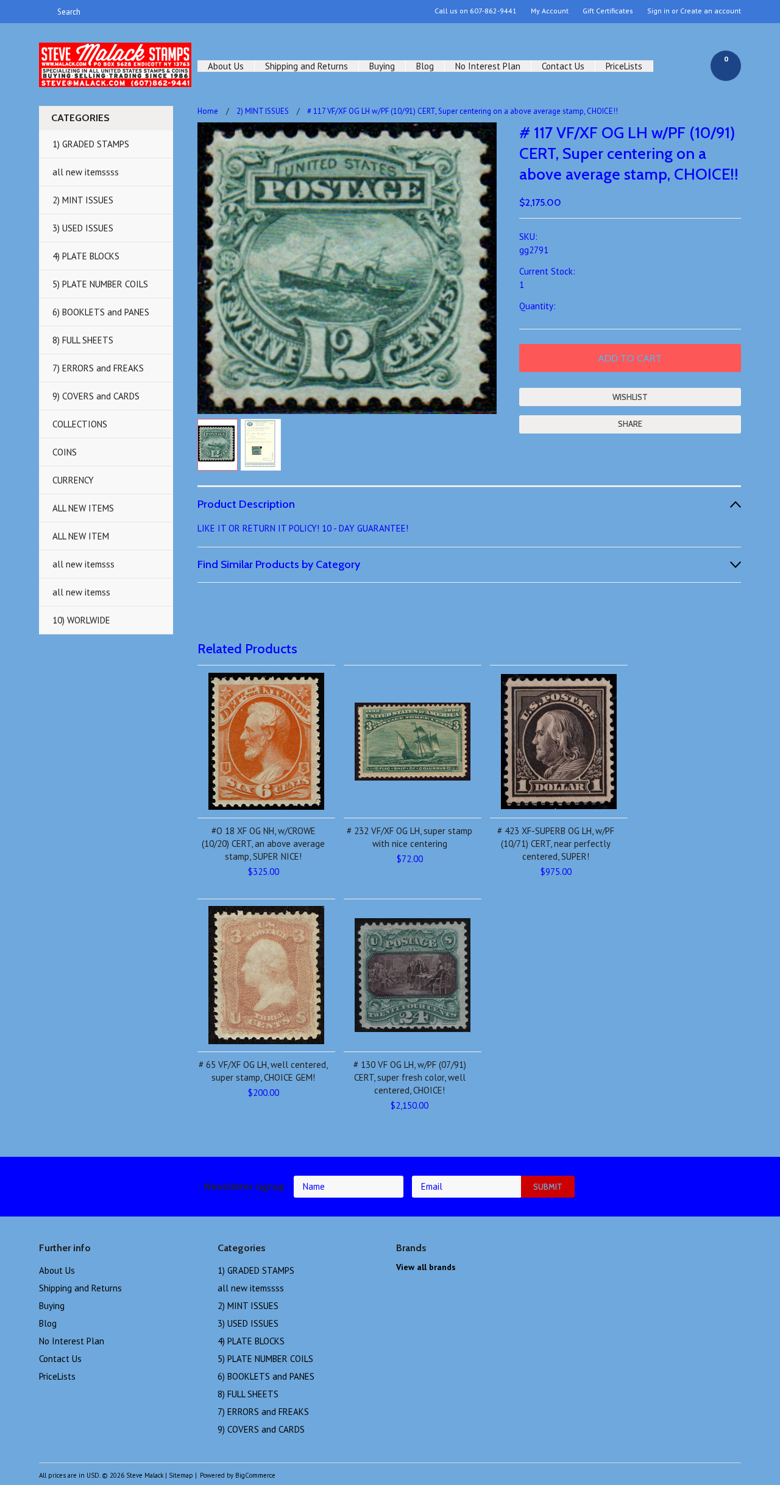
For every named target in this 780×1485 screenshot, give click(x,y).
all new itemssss (85, 172)
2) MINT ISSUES (82, 200)
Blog (425, 66)
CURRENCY (73, 480)
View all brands (426, 1267)
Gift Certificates (608, 11)
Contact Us (563, 66)
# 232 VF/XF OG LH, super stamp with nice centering (409, 837)
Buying (382, 66)
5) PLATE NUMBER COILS (100, 284)
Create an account (710, 11)
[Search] (44, 11)
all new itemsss (83, 564)
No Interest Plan (487, 66)
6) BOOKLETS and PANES (100, 312)
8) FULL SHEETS (82, 340)
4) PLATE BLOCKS (85, 256)
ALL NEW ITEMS (83, 508)
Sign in (658, 11)
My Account (550, 11)
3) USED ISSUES (82, 228)
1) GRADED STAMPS (90, 144)
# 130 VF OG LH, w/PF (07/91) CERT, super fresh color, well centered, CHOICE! (409, 1077)
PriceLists (624, 66)
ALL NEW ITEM (80, 536)
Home (207, 111)
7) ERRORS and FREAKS (98, 368)
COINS (64, 452)
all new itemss (81, 592)
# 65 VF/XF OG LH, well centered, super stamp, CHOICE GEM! (263, 1071)
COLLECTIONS (79, 424)
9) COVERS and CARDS (96, 396)
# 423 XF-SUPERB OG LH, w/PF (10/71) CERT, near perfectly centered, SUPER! (555, 843)
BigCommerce (255, 1475)
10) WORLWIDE (81, 620)
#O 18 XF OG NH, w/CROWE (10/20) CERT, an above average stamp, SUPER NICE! (263, 843)
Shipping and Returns (306, 66)
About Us (226, 66)
